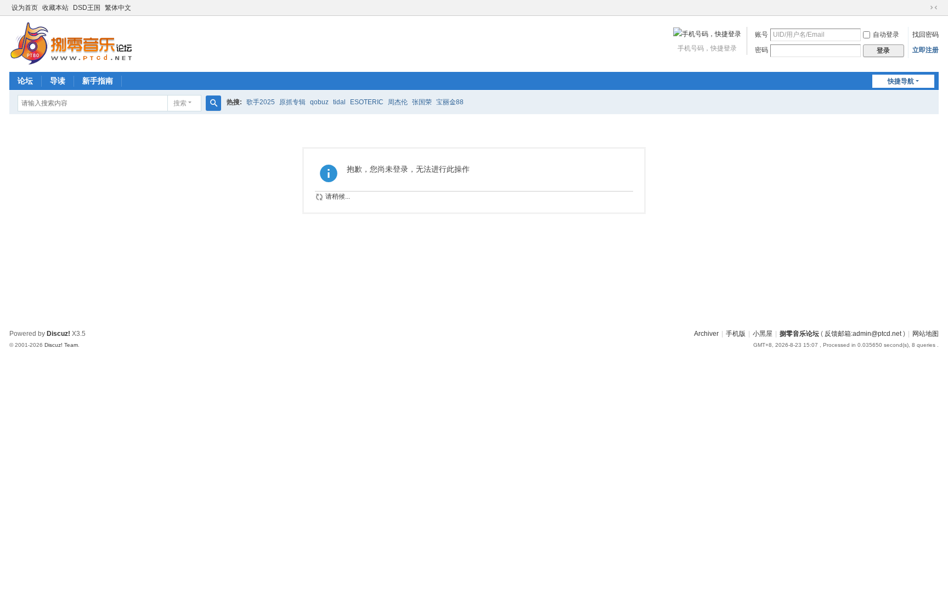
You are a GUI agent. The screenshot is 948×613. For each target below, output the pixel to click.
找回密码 (925, 34)
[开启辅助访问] (923, 8)
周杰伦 (398, 102)
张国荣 (422, 102)
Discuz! (58, 334)
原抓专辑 (292, 102)
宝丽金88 (450, 102)
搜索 (180, 103)
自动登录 (886, 34)
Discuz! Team (61, 345)
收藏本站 (55, 8)
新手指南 (97, 80)
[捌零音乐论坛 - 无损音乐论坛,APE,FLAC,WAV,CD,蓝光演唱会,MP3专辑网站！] (71, 43)
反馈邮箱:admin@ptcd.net (863, 334)
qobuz (319, 102)
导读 (57, 80)
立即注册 (925, 50)
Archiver (706, 334)
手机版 (736, 334)
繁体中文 (118, 8)
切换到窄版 (934, 8)
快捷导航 (901, 81)
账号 (761, 34)
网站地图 (925, 334)
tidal (339, 102)
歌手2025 (260, 102)
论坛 (25, 80)
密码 (761, 50)
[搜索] (213, 103)
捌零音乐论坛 (799, 334)
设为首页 (25, 8)
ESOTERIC (366, 102)
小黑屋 (762, 334)
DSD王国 (86, 8)
